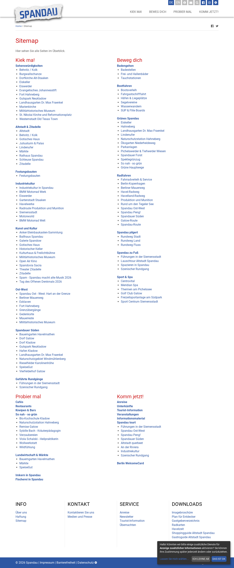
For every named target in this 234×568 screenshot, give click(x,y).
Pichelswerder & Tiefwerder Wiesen (143, 151)
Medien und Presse (80, 516)
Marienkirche (27, 106)
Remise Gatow (28, 426)
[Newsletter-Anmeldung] (190, 2)
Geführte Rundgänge (29, 379)
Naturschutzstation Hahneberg (140, 139)
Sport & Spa (125, 277)
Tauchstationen (131, 78)
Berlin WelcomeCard (130, 463)
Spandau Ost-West (133, 208)
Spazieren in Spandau (135, 265)
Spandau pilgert (127, 232)
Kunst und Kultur (26, 228)
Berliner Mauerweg (31, 297)
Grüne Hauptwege (132, 167)
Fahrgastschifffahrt (133, 94)
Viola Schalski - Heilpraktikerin (38, 439)
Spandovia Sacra (30, 265)
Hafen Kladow (28, 351)
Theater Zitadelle (30, 269)
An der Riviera (130, 447)
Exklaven (25, 301)
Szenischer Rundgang (33, 387)
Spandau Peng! (131, 212)
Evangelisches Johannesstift (37, 90)
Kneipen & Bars (26, 410)
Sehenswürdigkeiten (29, 66)
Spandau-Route (131, 224)
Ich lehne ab (201, 558)
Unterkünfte (125, 406)
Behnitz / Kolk (28, 70)
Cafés (19, 402)
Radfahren (124, 175)
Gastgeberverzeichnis (185, 520)
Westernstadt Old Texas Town (38, 119)
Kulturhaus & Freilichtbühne (37, 253)
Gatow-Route (129, 220)
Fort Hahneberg (29, 94)
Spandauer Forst (131, 155)
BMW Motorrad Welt (32, 220)
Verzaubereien (28, 435)
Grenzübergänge (30, 310)
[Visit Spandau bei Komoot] (215, 2)
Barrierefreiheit (65, 562)
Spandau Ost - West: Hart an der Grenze (44, 293)
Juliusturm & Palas (31, 143)
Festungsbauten (26, 171)
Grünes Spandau (128, 118)
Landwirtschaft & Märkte (32, 455)
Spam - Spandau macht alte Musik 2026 (45, 277)
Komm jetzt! (208, 12)
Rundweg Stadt (131, 236)
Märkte (23, 151)
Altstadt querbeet (132, 443)
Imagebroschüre (182, 512)
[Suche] (197, 2)
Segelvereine (129, 102)
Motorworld (26, 216)
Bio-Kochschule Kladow (34, 418)
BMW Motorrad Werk (32, 192)
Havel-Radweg (130, 192)
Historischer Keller (31, 249)
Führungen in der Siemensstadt (39, 383)
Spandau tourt (126, 422)
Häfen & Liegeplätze (134, 98)
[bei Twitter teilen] (217, 26)
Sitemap (21, 520)
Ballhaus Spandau (31, 236)
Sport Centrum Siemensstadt (139, 301)
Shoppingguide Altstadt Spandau (193, 533)
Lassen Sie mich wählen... (174, 558)
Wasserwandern (131, 106)
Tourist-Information (130, 410)
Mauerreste (26, 318)
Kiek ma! (136, 12)
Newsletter (126, 516)
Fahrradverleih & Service (136, 179)
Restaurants (23, 406)
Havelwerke (26, 204)
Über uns (21, 512)
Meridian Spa (129, 285)
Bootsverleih (129, 90)
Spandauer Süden (27, 330)
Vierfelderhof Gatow (32, 371)
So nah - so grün (131, 163)
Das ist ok (218, 558)
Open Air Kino (28, 261)
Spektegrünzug (130, 159)
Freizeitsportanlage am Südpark (141, 297)
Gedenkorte (26, 314)
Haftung (21, 516)
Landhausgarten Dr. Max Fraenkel (41, 102)
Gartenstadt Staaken (32, 200)
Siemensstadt (28, 212)
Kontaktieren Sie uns (81, 512)
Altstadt (24, 131)
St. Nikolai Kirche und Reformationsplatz (45, 115)
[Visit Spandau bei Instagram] (209, 2)
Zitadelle (25, 164)
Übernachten (128, 525)
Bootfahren (124, 86)
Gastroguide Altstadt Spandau (191, 537)
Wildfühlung (27, 447)
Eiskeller (24, 82)
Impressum (47, 562)
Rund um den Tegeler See (137, 204)
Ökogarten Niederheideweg (138, 143)
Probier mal (182, 12)
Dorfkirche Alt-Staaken (33, 78)
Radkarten (178, 525)
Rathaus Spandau (31, 155)
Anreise (122, 402)
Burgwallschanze (30, 74)
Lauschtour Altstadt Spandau (140, 261)
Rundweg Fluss (131, 245)
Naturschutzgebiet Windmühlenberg (42, 359)
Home (19, 26)
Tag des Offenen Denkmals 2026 (40, 281)
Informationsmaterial (131, 418)
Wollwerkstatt (28, 443)
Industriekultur (25, 183)
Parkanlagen (129, 147)
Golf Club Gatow (131, 293)
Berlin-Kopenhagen (133, 183)
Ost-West (22, 289)
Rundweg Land (130, 240)
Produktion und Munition (137, 200)
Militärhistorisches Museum (37, 111)
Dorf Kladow (27, 342)
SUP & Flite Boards (133, 110)
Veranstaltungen (128, 414)
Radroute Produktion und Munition (41, 208)
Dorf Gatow (26, 338)
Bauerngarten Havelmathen (37, 334)
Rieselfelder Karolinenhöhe (36, 363)
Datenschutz (86, 562)
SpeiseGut (26, 367)
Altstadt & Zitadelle (28, 127)
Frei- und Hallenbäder (134, 74)
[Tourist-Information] (184, 2)
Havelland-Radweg (133, 196)
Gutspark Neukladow (32, 98)
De (171, 2)
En (178, 2)
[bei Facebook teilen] (212, 26)
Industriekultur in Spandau (36, 188)
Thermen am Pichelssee (136, 289)
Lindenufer (26, 147)
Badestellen (128, 70)
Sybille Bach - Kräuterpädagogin (40, 430)
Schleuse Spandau (31, 159)
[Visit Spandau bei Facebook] (203, 2)
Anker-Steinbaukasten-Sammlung (41, 232)
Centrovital (128, 281)
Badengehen (125, 66)
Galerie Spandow (30, 240)
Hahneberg (128, 126)
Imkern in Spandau (28, 475)
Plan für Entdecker (183, 516)
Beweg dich (157, 12)
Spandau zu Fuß (127, 252)
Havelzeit (178, 529)
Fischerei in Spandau (29, 479)
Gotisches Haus (29, 139)
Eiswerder (25, 86)
